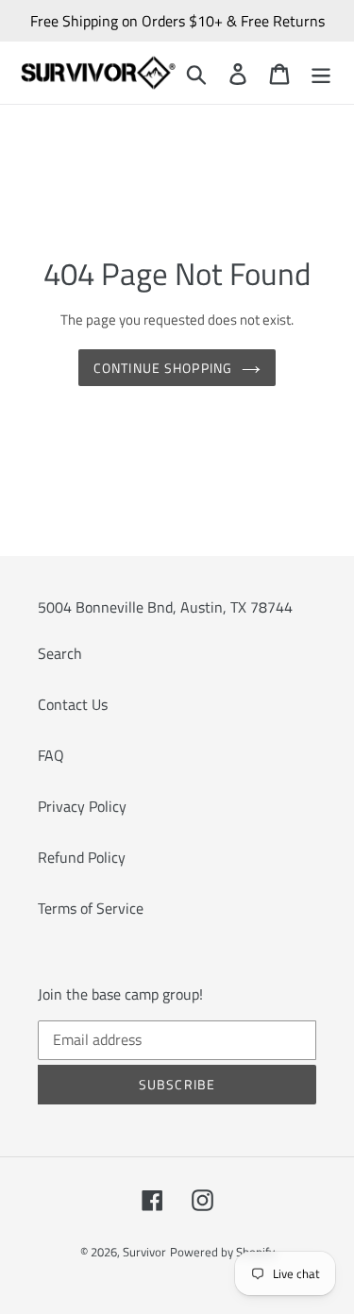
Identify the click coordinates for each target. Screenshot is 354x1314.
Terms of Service (90, 908)
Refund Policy (82, 857)
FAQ (51, 755)
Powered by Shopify (222, 1251)
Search (60, 653)
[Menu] (321, 72)
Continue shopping (162, 368)
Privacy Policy (82, 806)
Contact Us (73, 704)
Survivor (144, 1251)
